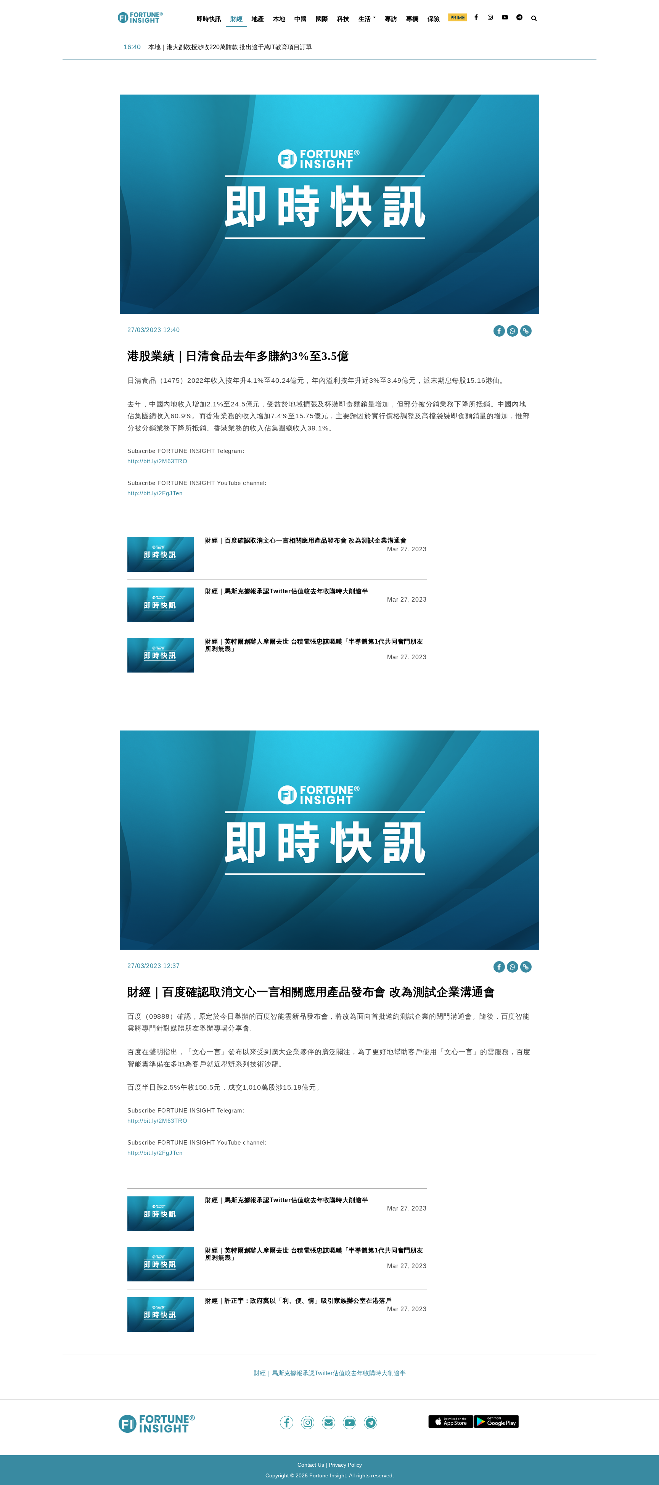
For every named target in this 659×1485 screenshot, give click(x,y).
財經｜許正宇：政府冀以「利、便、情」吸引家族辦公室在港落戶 (298, 1300)
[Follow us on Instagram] (308, 1422)
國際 (322, 18)
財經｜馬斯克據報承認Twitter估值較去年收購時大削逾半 (286, 591)
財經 (236, 18)
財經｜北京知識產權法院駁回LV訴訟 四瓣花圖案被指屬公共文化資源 (242, 47)
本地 (279, 18)
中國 (300, 18)
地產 (258, 18)
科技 (343, 18)
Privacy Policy (345, 1465)
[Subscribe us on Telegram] (371, 1422)
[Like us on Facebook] (287, 1422)
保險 (434, 18)
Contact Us (310, 1465)
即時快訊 (209, 18)
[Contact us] (329, 1422)
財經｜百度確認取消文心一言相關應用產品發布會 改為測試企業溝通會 (306, 540)
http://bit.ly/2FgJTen (154, 493)
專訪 (391, 18)
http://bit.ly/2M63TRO (157, 461)
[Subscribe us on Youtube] (350, 1422)
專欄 (412, 18)
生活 (364, 18)
